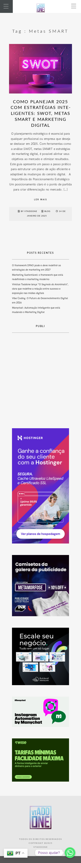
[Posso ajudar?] (70, 852)
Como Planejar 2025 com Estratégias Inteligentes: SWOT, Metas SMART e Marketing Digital (40, 114)
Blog (47, 211)
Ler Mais (40, 199)
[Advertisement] (40, 377)
